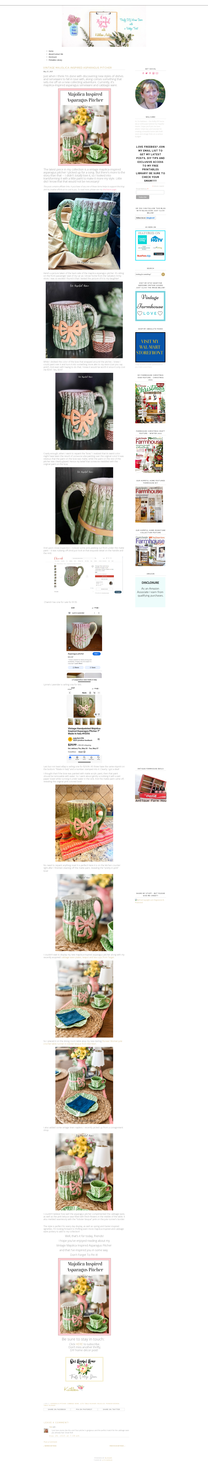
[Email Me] (157, 73)
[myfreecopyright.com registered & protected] (150, 902)
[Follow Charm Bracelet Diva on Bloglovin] (145, 219)
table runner (49, 1405)
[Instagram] (153, 73)
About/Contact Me (56, 54)
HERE (79, 1344)
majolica (101, 1403)
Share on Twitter (111, 1409)
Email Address (142, 189)
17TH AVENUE (107, 1460)
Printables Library (55, 60)
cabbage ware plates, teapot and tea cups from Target (87, 957)
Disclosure (53, 57)
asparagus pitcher (58, 1403)
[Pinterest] (150, 73)
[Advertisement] (150, 648)
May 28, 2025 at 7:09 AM (64, 1436)
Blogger (108, 1458)
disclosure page (109, 189)
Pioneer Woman (112, 1403)
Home (51, 51)
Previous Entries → (117, 1446)
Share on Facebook (57, 1409)
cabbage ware (73, 1403)
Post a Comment (50, 1442)
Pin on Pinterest (84, 1409)
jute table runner (88, 1403)
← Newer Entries (49, 1446)
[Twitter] (146, 73)
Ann (50, 1427)
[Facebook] (143, 73)
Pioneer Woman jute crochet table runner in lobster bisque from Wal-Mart (82, 1042)
